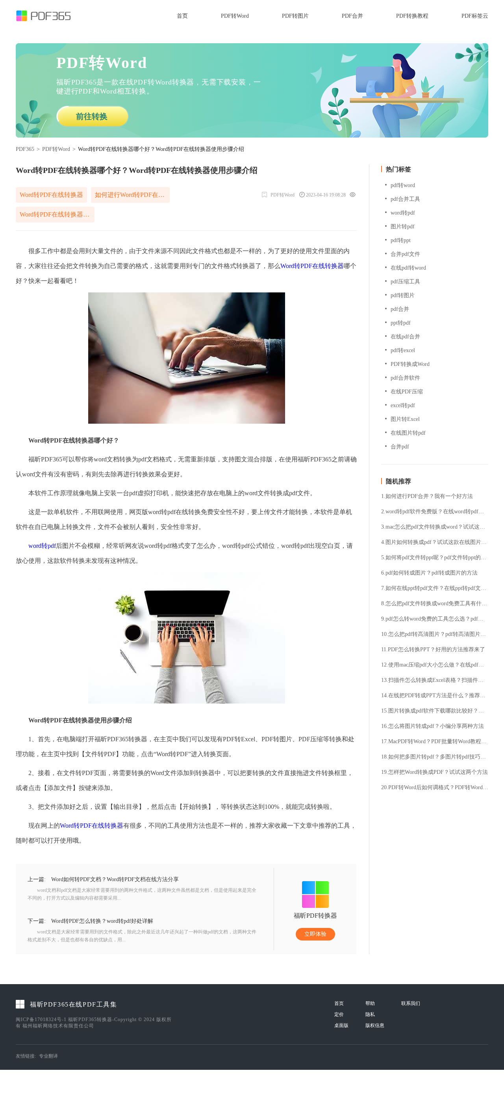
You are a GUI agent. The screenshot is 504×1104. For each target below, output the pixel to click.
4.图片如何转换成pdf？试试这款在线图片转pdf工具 (434, 542)
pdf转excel (403, 350)
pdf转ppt (401, 240)
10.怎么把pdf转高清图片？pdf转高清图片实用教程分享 (434, 634)
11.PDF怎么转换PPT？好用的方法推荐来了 (433, 649)
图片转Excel (405, 419)
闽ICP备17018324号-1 (41, 1019)
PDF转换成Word (410, 364)
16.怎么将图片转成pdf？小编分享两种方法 (432, 726)
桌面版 (341, 1025)
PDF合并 (352, 16)
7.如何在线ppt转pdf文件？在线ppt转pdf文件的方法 (434, 588)
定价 (339, 1014)
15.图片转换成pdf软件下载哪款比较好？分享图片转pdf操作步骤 (434, 711)
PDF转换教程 (412, 16)
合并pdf (400, 447)
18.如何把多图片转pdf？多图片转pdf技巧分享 (434, 757)
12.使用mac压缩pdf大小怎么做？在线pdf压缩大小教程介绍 (434, 665)
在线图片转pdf (408, 433)
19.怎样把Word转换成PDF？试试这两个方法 (434, 772)
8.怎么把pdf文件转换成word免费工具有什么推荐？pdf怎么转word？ (434, 603)
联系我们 (410, 1003)
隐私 (370, 1014)
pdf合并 (400, 309)
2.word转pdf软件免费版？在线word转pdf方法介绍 (434, 511)
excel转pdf (403, 405)
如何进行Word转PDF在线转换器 (132, 194)
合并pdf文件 (405, 254)
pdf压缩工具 (405, 282)
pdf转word (403, 185)
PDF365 (25, 149)
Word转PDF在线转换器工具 (57, 214)
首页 (182, 16)
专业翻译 (48, 1056)
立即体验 (315, 934)
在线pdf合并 (405, 337)
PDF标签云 (474, 16)
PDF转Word (235, 16)
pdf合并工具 (405, 199)
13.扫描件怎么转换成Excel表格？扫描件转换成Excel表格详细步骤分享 (434, 680)
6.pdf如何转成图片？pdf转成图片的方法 (429, 573)
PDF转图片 (295, 16)
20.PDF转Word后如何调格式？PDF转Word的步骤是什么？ (434, 787)
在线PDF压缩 (407, 392)
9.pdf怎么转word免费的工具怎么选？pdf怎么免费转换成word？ (434, 619)
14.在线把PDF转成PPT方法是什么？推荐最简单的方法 (434, 695)
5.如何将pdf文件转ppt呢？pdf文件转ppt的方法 (434, 557)
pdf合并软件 (405, 378)
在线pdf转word (408, 268)
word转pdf (42, 545)
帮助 (370, 1003)
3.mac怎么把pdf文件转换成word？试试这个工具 (434, 527)
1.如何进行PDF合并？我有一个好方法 (427, 496)
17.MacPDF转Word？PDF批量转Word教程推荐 (434, 741)
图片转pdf (403, 227)
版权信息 (374, 1025)
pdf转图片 (403, 295)
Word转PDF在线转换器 (51, 194)
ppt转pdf (401, 323)
